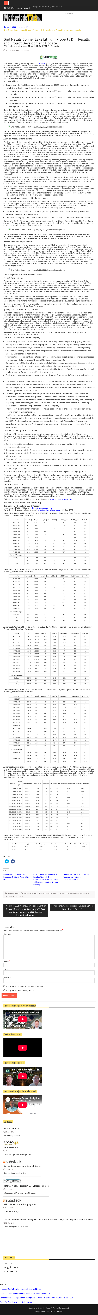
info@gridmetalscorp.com (49, 510)
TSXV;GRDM (19, 896)
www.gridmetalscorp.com (61, 499)
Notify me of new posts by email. (19, 990)
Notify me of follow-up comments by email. (24, 986)
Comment (7, 934)
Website (7, 977)
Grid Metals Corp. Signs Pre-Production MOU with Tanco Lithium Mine (16, 877)
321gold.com (10, 1267)
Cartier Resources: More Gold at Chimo (22, 1166)
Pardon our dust (11, 1128)
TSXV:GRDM (40, 63)
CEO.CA (7, 1263)
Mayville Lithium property (79, 893)
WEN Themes (57, 1311)
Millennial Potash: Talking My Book (20, 1204)
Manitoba (65, 893)
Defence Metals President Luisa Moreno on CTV (26, 1185)
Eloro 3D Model (10, 1147)
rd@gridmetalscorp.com (41, 508)
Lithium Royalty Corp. (53, 893)
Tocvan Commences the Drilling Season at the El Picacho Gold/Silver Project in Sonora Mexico (48, 1219)
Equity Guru (10, 1271)
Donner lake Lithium (31, 893)
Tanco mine (9, 896)
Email (6, 969)
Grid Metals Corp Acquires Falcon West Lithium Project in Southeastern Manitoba (76, 877)
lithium (41, 893)
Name (6, 962)
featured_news (13, 893)
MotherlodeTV (23, 50)
